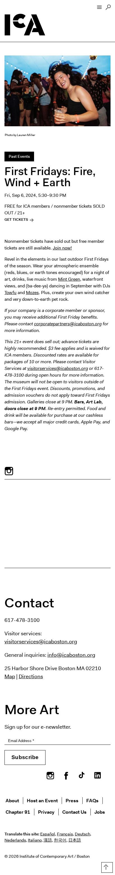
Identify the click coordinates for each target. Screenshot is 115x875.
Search (108, 8)
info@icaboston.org (71, 654)
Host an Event (42, 800)
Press (72, 800)
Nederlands (15, 840)
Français (65, 834)
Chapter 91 (18, 812)
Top (106, 866)
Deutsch (82, 834)
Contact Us (74, 812)
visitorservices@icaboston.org (57, 368)
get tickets (16, 219)
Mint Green (69, 279)
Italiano (35, 840)
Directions (31, 676)
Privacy (46, 812)
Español (47, 834)
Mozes (32, 292)
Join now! (62, 248)
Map (9, 676)
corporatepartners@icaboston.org (68, 324)
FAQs (92, 800)
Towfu (10, 292)
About (12, 800)
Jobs (99, 812)
